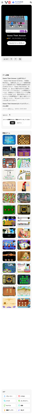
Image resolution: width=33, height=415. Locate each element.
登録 (12, 123)
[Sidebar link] (2, 2)
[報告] (16, 59)
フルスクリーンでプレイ (16, 43)
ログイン (19, 123)
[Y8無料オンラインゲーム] (8, 2)
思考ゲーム (11, 108)
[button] (5, 106)
